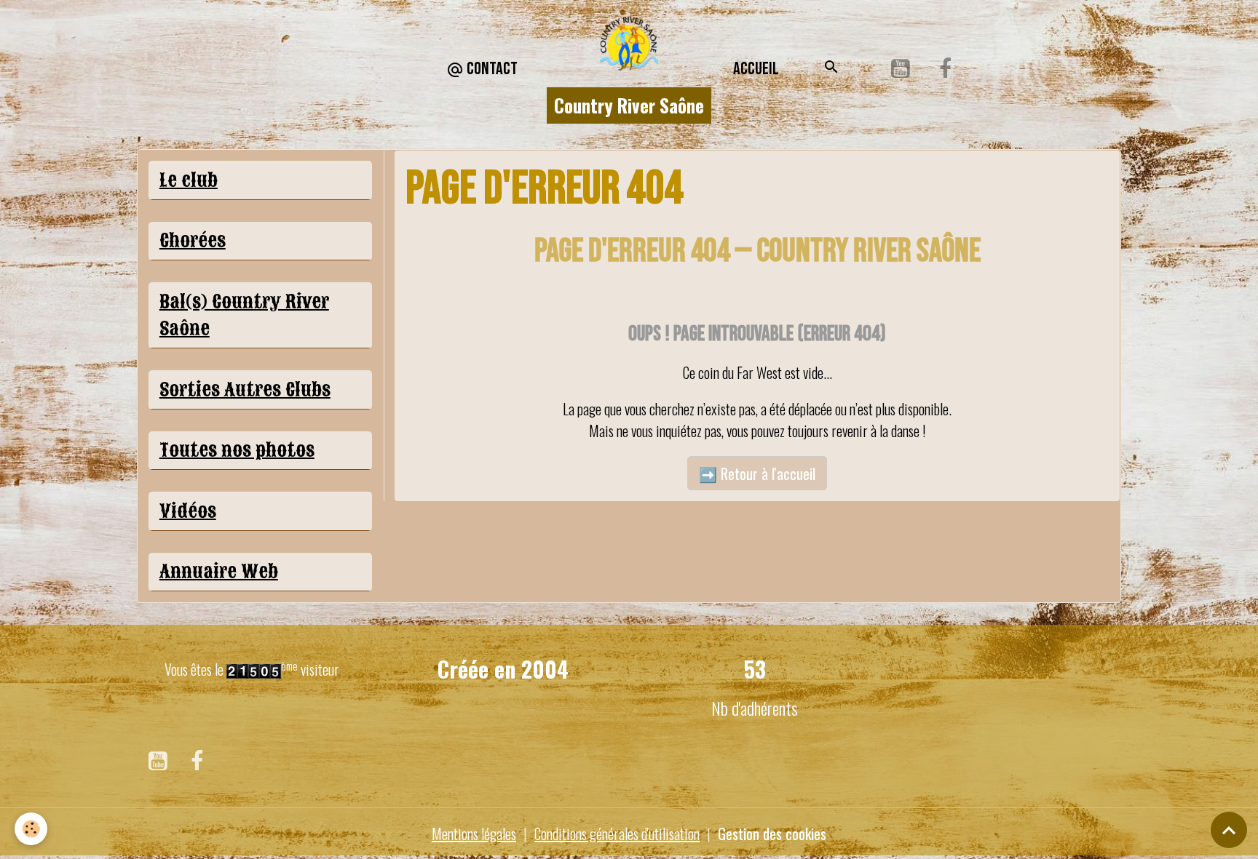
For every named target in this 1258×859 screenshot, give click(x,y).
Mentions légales (474, 833)
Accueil (756, 68)
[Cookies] (31, 828)
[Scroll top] (1229, 830)
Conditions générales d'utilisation (617, 833)
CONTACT (491, 68)
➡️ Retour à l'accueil (757, 473)
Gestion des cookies (772, 833)
